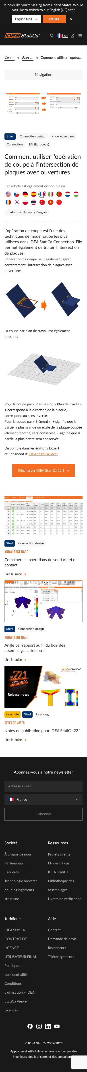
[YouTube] (57, 1026)
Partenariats (14, 863)
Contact (54, 930)
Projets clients (59, 854)
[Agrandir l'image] (43, 105)
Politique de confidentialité (15, 970)
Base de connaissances (27, 57)
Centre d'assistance (9, 57)
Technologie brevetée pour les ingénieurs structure (20, 890)
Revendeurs (57, 948)
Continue (54, 19)
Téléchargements (61, 957)
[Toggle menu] (80, 35)
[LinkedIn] (48, 1026)
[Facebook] (30, 1026)
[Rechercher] (52, 35)
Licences (11, 1010)
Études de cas (58, 863)
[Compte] (72, 35)
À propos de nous (18, 854)
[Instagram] (39, 1026)
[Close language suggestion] (71, 19)
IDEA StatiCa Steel (43, 454)
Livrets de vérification (65, 899)
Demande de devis (62, 939)
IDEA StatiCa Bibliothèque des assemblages (61, 881)
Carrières (11, 872)
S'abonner (43, 814)
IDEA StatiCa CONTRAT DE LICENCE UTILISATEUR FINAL (20, 943)
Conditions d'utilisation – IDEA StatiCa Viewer (19, 992)
